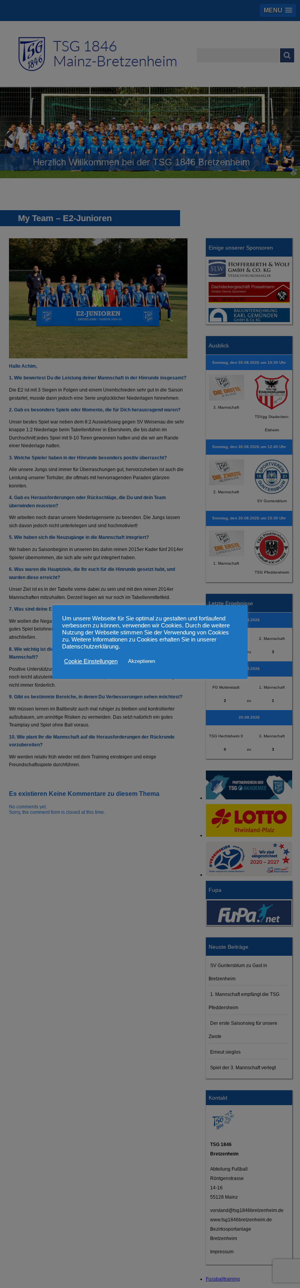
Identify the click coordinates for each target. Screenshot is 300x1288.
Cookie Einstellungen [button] (91, 661)
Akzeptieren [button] (141, 661)
